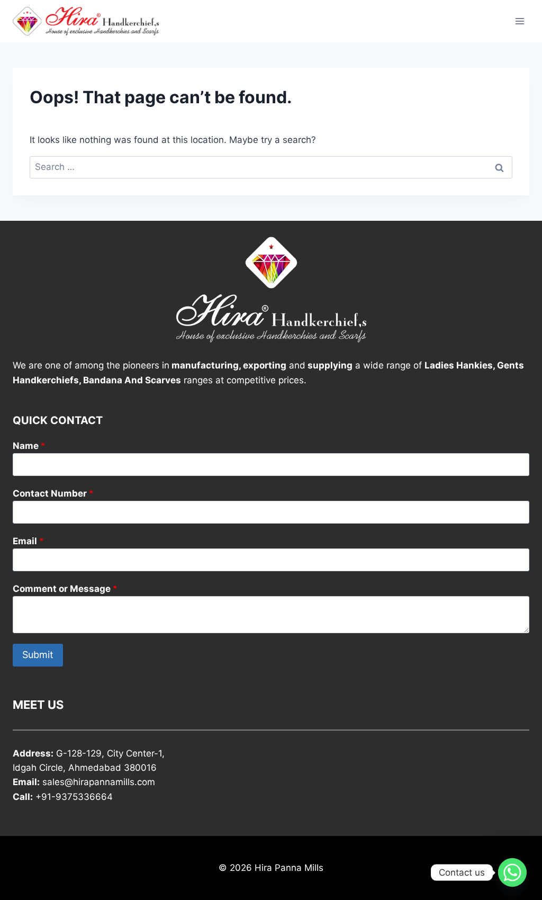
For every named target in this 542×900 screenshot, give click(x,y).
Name (29, 445)
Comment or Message (65, 588)
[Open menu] (519, 21)
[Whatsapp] (512, 872)
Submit (37, 654)
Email (28, 541)
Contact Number (53, 493)
